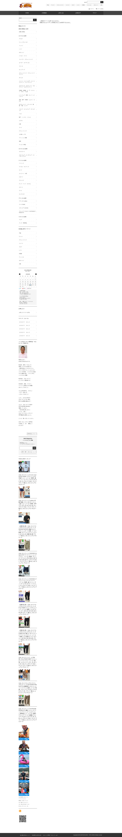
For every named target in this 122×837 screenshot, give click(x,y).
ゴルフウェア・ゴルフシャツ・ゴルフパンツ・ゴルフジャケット (27, 86)
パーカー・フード (23, 55)
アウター (21, 38)
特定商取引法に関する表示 (36, 835)
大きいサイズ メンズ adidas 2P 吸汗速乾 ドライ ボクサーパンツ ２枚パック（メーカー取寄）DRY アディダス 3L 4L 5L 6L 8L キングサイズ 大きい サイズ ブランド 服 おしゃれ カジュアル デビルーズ (28, 505)
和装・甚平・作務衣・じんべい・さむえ (27, 100)
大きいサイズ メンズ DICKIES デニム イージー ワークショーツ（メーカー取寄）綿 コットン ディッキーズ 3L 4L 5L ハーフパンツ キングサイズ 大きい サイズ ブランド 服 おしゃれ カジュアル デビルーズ (28, 583)
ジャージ (21, 243)
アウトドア (21, 180)
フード (20, 127)
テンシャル (21, 257)
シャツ (20, 49)
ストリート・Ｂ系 (23, 173)
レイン (20, 250)
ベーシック (21, 163)
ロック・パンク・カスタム (25, 183)
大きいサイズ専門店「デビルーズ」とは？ (50, 835)
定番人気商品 (22, 31)
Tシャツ (21, 236)
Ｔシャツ (21, 45)
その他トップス (22, 134)
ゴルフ (20, 246)
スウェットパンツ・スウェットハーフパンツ (27, 73)
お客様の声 (78, 12)
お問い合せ (61, 12)
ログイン (92, 8)
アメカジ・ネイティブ (24, 166)
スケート (21, 187)
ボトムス (21, 77)
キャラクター (22, 194)
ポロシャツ (21, 52)
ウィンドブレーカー (23, 42)
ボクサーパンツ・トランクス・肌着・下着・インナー (26, 105)
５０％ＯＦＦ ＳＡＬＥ (24, 322)
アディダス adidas (23, 201)
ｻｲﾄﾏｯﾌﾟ (95, 12)
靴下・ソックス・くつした (25, 117)
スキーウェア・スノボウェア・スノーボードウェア (27, 156)
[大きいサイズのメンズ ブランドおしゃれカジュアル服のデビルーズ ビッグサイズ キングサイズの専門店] (26, 7)
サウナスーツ (22, 151)
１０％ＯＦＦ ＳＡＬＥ (24, 335)
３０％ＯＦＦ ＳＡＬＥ (24, 328)
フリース (21, 66)
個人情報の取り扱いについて (25, 835)
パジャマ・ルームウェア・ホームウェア (27, 110)
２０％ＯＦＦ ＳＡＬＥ (24, 332)
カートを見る (100, 8)
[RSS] (20, 811)
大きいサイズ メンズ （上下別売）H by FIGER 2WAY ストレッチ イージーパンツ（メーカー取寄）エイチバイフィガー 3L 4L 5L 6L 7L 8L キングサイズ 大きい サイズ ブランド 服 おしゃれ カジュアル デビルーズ (28, 662)
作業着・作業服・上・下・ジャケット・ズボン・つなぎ (27, 91)
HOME (27, 12)
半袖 (20, 233)
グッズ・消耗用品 (23, 222)
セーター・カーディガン (24, 62)
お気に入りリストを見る (24, 312)
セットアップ (22, 69)
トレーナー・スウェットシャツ (26, 59)
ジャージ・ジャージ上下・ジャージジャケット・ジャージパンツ (27, 82)
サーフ (20, 170)
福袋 (20, 141)
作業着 (20, 253)
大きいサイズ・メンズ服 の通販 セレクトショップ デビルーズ (90, 836)
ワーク (20, 190)
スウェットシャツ (23, 130)
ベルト (20, 113)
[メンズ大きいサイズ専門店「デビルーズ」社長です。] (23, 357)
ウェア (20, 219)
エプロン (21, 120)
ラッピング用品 (22, 144)
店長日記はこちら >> (32, 433)
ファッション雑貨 (23, 137)
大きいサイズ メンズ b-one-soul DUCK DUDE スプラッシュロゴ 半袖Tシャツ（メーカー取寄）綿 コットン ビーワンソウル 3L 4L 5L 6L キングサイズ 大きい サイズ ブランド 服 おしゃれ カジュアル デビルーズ (28, 479)
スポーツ (21, 176)
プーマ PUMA (22, 204)
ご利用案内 (44, 12)
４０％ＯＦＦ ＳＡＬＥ (24, 325)
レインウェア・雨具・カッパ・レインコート (27, 96)
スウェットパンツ (23, 239)
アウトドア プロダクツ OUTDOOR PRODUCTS (27, 212)
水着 (20, 124)
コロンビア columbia (23, 207)
